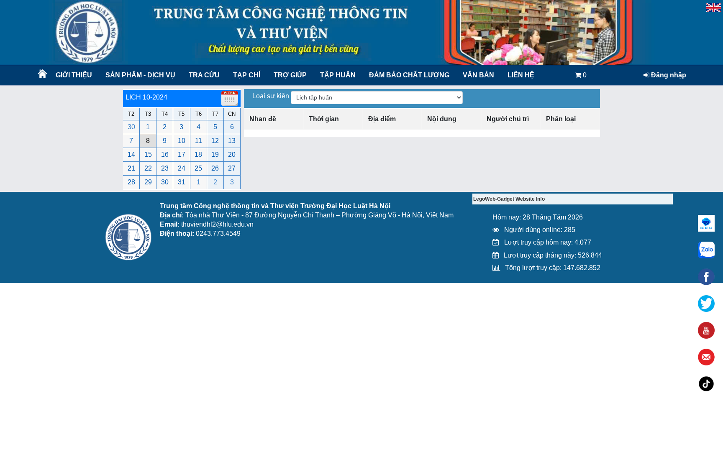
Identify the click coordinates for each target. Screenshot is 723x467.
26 (215, 168)
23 (165, 168)
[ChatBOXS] (706, 223)
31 (181, 182)
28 (131, 182)
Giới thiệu (74, 75)
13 (232, 140)
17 (181, 154)
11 (198, 140)
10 (181, 140)
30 (131, 126)
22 (148, 168)
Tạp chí (246, 75)
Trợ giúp (290, 75)
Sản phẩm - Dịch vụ (139, 75)
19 (215, 154)
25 (198, 168)
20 (232, 154)
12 (215, 140)
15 (148, 154)
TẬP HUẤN (338, 75)
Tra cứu (204, 75)
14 (131, 154)
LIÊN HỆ (521, 75)
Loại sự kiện (271, 96)
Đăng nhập (667, 75)
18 (198, 154)
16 (165, 154)
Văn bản (478, 75)
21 (131, 168)
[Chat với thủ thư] (706, 250)
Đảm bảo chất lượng (408, 75)
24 (181, 168)
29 (148, 182)
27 (232, 168)
